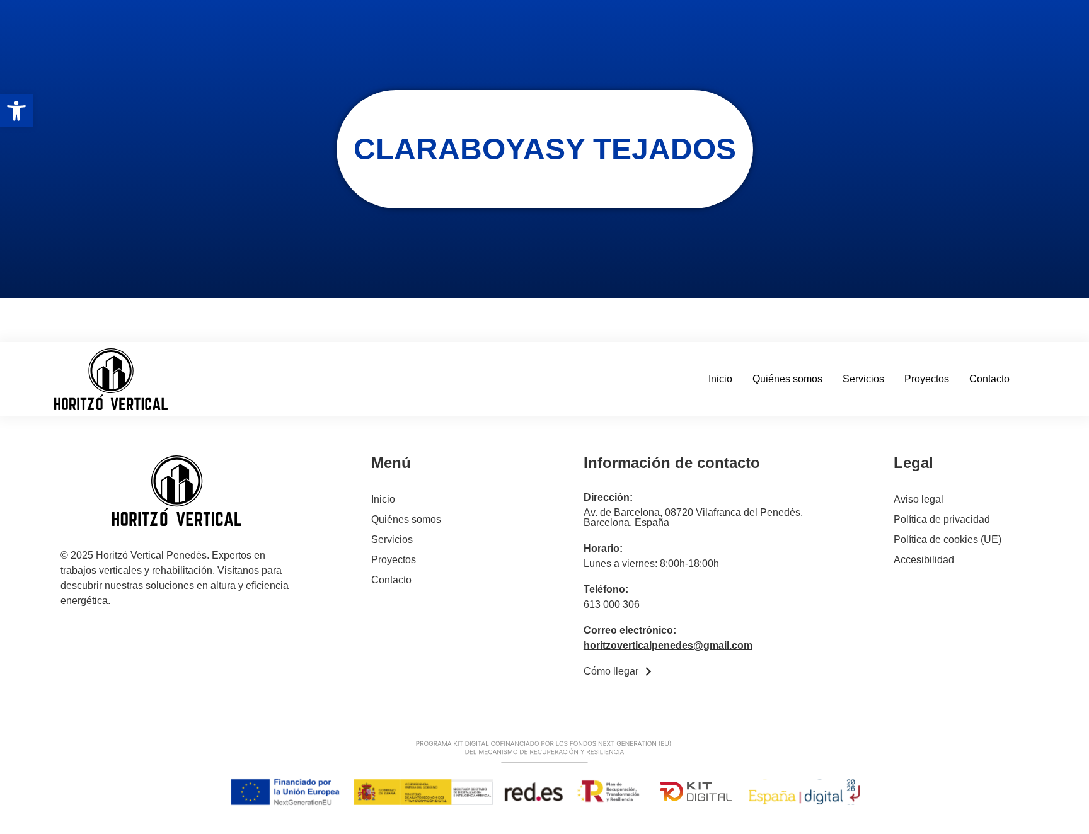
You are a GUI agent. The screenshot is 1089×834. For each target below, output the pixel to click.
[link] (16, 110)
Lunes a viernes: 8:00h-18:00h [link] (651, 563)
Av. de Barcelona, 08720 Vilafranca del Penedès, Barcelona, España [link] (693, 517)
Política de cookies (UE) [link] (947, 539)
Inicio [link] (720, 379)
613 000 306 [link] (612, 604)
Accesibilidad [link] (924, 559)
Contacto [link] (989, 379)
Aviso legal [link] (918, 499)
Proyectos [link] (926, 379)
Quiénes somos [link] (787, 379)
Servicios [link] (863, 379)
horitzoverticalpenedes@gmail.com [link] (668, 645)
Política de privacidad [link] (942, 519)
